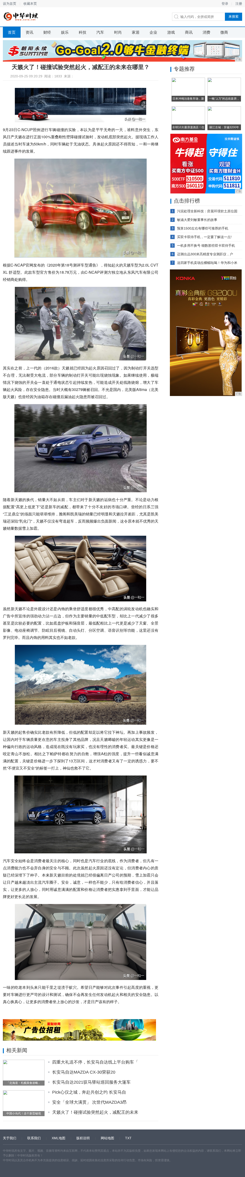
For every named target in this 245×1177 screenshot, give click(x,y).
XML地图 (58, 1138)
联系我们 (34, 1138)
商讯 (189, 32)
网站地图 (107, 1138)
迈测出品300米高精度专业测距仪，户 (205, 254)
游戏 (171, 32)
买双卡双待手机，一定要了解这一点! (204, 237)
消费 (206, 32)
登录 (225, 3)
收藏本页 (30, 3)
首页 (12, 32)
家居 (135, 32)
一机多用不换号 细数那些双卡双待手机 (206, 245)
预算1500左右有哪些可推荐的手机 (202, 228)
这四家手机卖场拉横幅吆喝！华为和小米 (207, 263)
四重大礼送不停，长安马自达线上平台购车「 (95, 1062)
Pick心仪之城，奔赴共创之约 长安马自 (89, 1092)
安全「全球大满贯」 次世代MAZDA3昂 (89, 1102)
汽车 (100, 32)
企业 (153, 32)
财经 (47, 32)
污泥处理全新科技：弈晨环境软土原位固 (207, 211)
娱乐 (65, 32)
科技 (82, 32)
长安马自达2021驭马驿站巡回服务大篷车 (91, 1082)
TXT (128, 1138)
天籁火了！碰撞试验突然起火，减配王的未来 (95, 1112)
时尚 (118, 32)
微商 (224, 32)
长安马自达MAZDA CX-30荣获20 (83, 1072)
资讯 (29, 32)
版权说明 (83, 1138)
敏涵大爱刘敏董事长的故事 (197, 220)
